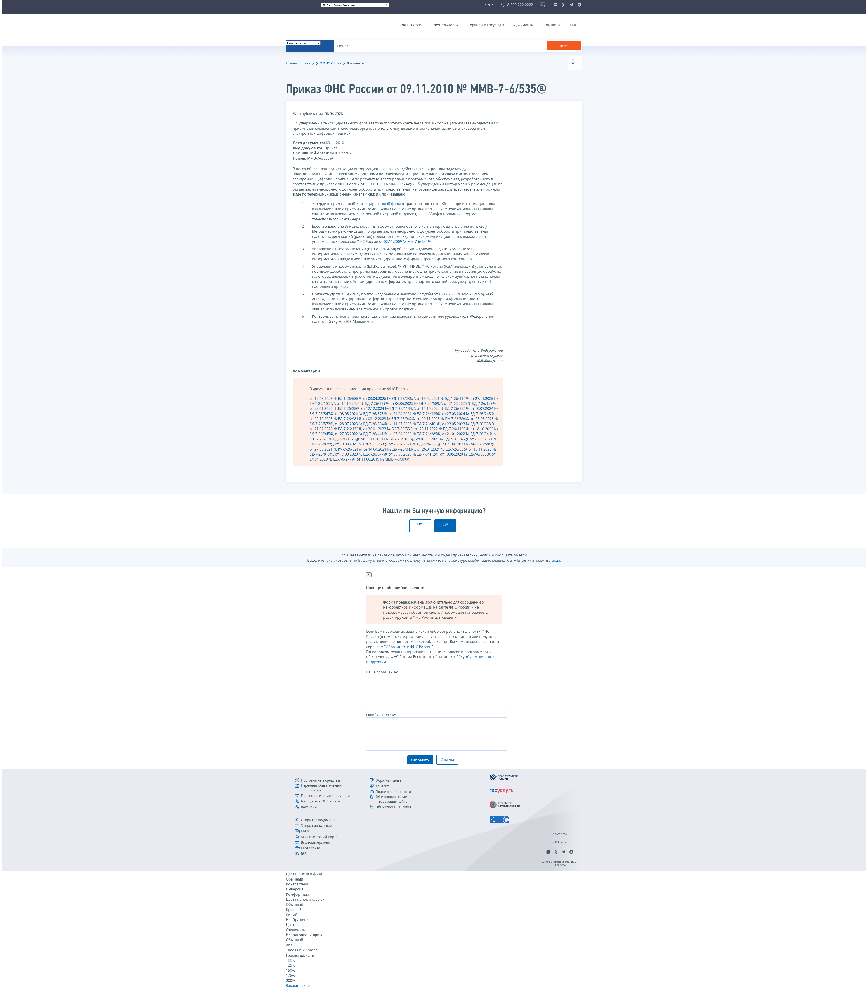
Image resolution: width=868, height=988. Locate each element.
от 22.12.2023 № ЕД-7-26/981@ (335, 418)
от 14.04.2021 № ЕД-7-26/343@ (389, 449)
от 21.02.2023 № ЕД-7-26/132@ (335, 428)
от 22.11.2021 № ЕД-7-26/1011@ (387, 439)
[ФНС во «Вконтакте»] (555, 4)
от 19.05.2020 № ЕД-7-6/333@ (465, 454)
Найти (564, 46)
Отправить (420, 760)
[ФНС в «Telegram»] (571, 4)
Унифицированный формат (380, 203)
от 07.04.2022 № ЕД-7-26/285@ (414, 433)
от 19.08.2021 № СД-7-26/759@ (361, 443)
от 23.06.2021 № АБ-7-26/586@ (468, 443)
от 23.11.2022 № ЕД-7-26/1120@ (442, 428)
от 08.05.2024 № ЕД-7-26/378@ (361, 413)
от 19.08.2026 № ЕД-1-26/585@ (335, 398)
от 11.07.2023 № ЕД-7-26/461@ (414, 423)
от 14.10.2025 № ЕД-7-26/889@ (363, 403)
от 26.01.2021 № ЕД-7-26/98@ (442, 449)
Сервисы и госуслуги (486, 24)
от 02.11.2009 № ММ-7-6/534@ (405, 241)
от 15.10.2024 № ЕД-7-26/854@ (443, 408)
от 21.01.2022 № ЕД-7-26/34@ (467, 433)
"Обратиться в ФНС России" (408, 646)
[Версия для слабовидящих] (489, 4)
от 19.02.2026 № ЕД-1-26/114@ (443, 398)
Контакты (552, 24)
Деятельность (446, 24)
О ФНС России (411, 24)
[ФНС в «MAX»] (578, 4)
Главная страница (300, 63)
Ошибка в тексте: (381, 714)
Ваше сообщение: (382, 672)
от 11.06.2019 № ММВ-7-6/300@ (383, 459)
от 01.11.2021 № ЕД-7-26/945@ (442, 439)
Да (445, 523)
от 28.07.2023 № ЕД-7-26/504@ (361, 423)
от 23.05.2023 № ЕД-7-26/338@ (468, 423)
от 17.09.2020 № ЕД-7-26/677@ (361, 454)
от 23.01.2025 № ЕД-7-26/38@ (334, 408)
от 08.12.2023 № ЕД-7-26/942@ (389, 418)
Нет (420, 523)
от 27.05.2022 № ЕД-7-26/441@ (361, 433)
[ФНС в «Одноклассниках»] (563, 4)
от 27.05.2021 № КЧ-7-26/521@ (336, 449)
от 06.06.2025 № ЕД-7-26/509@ (416, 403)
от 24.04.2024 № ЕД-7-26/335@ (414, 413)
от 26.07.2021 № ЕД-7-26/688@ (415, 443)
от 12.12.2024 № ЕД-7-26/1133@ (388, 408)
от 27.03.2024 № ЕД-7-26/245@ (468, 413)
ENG (574, 24)
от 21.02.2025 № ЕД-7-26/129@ (470, 403)
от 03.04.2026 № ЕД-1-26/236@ (389, 398)
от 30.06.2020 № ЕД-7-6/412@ (413, 454)
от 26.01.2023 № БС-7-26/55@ (388, 428)
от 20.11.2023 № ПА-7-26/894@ (443, 418)
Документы (524, 24)
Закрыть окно (298, 985)
